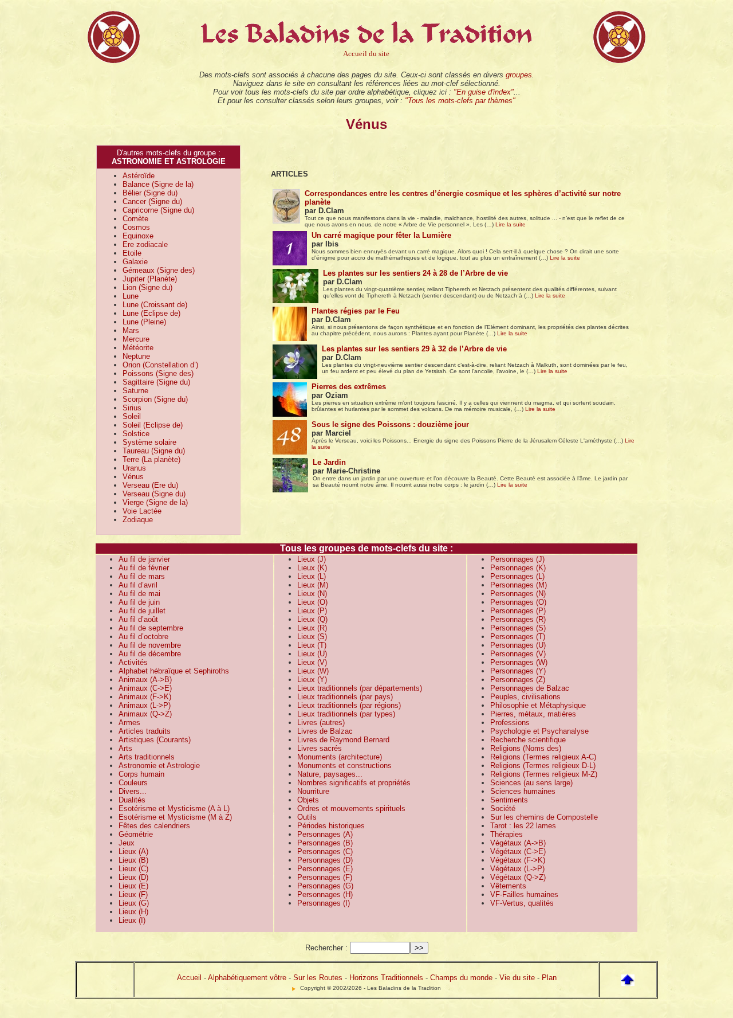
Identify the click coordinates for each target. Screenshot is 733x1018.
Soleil (132, 416)
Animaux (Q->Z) (145, 714)
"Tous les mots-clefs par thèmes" (460, 100)
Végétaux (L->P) (517, 868)
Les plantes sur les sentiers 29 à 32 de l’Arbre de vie (414, 348)
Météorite (138, 347)
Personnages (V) (518, 653)
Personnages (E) (325, 868)
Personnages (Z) (517, 679)
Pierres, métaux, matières (533, 714)
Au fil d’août (138, 619)
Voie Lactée (142, 511)
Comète (135, 218)
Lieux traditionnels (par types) (346, 714)
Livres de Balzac (325, 731)
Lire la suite (510, 224)
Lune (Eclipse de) (151, 313)
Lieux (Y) (312, 679)
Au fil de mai (139, 593)
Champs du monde (461, 977)
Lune (131, 296)
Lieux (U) (312, 653)
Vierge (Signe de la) (155, 502)
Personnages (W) (518, 662)
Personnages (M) (518, 585)
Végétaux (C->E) (518, 851)
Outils (307, 817)
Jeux (127, 843)
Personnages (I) (323, 903)
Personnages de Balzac (529, 688)
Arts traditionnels (147, 757)
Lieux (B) (133, 860)
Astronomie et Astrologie (159, 765)
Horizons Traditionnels (386, 977)
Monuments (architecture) (339, 757)
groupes (519, 75)
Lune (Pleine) (144, 322)
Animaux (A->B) (145, 679)
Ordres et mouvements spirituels (351, 808)
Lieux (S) (312, 636)
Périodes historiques (331, 825)
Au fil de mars (142, 576)
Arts (125, 748)
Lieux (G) (134, 903)
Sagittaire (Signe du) (156, 382)
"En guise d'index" (484, 92)
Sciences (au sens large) (531, 782)
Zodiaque (138, 519)
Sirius (132, 408)
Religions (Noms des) (525, 748)
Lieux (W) (313, 671)
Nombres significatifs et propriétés (354, 782)
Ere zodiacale (145, 244)
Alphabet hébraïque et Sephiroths (174, 671)
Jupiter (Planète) (150, 279)
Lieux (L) (311, 576)
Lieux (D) (133, 877)
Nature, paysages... (329, 774)
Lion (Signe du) (147, 287)
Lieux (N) (312, 593)
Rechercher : (326, 947)
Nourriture (313, 791)
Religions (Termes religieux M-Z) (543, 774)
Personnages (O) (518, 602)
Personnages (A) (325, 834)
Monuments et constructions (344, 765)
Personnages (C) (325, 851)
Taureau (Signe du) (154, 451)
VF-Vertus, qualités (522, 903)
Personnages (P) (518, 610)
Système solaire (149, 442)
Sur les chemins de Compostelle (544, 817)
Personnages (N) (518, 593)
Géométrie (136, 834)
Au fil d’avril (138, 585)
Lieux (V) (312, 662)
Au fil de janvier (144, 559)
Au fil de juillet (142, 610)
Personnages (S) (518, 628)
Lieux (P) (312, 610)
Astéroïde (139, 175)
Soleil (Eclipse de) (153, 425)
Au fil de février (144, 567)
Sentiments (509, 800)
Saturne (135, 390)
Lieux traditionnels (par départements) (359, 688)
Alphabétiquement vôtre (247, 977)
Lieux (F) (133, 894)
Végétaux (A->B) (518, 843)
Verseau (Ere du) (150, 485)
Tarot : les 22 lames (523, 825)
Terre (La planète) (151, 459)
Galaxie (135, 261)
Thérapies (506, 834)
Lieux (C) (133, 868)
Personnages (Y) (518, 671)
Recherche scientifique (528, 739)
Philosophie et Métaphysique (538, 705)
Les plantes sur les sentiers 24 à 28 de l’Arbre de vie (415, 273)
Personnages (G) (325, 886)
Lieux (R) (312, 628)
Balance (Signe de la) (158, 184)
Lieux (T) (311, 645)
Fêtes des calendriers (154, 825)
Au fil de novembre (150, 645)
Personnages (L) (517, 576)
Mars (131, 330)
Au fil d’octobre (143, 636)
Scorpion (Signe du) (155, 399)
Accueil (189, 977)
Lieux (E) (133, 886)
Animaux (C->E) (145, 688)
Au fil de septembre (151, 628)
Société (502, 808)
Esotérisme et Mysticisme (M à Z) (175, 817)
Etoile (132, 253)
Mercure (136, 339)
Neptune (136, 356)
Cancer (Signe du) (152, 201)
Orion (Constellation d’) (160, 365)
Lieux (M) (312, 585)
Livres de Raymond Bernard (343, 739)
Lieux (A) (133, 851)
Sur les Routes (317, 977)
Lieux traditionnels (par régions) (349, 705)
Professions (510, 722)
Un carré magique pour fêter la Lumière (381, 235)
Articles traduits (145, 731)
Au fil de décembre (150, 653)
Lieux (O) (312, 602)
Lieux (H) (133, 911)
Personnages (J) (517, 559)
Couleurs (133, 782)
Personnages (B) (325, 843)
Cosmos (136, 227)
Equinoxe (138, 236)
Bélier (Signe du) (150, 193)
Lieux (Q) (312, 619)
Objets (308, 800)
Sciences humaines (522, 791)
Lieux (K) (312, 567)
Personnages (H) (325, 894)
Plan (549, 977)
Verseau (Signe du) (154, 494)
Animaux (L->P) (145, 705)
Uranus (134, 468)
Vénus (133, 476)
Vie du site (517, 977)
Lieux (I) (132, 920)
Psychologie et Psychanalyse (539, 731)
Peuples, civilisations (525, 696)
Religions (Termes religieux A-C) (543, 757)
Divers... (133, 791)
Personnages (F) (324, 877)
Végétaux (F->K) (517, 860)
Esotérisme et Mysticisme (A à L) (174, 808)
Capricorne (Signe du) (158, 210)
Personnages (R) (518, 619)
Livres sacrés (319, 748)
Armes (129, 722)
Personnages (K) (518, 567)
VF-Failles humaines (524, 894)
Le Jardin (329, 462)
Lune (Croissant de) (155, 304)
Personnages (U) (518, 645)
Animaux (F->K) (145, 696)
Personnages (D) (325, 860)
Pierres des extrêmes (349, 386)
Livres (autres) (321, 722)
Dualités (132, 800)
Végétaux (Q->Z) (518, 877)
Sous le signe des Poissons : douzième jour (390, 424)
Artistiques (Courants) (155, 739)
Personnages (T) (517, 636)
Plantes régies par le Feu (356, 311)
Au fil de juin (139, 602)
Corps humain (141, 774)
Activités (133, 662)
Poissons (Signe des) (158, 373)
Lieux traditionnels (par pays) (345, 696)
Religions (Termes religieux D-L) (543, 765)
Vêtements (508, 886)
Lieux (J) (311, 559)
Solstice (136, 433)
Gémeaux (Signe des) (159, 270)
